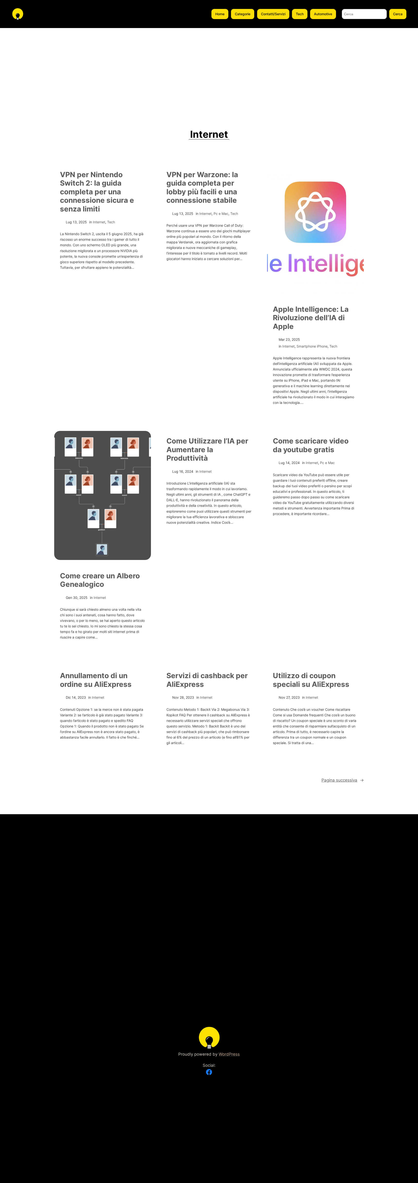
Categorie (242, 14)
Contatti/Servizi (273, 14)
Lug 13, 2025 (76, 222)
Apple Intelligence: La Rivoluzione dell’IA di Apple (311, 318)
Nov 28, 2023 (183, 697)
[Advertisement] (209, 64)
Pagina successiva (342, 780)
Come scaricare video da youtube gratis (311, 445)
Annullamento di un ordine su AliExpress (96, 680)
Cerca (398, 14)
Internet (99, 222)
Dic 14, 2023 (76, 697)
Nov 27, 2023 (289, 697)
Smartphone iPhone (312, 346)
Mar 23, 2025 (289, 339)
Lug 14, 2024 (289, 463)
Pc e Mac (221, 213)
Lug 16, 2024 (182, 471)
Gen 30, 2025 (77, 597)
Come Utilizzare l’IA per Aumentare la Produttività (207, 449)
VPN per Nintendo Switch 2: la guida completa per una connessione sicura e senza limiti (97, 191)
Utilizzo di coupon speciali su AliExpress (311, 680)
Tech (300, 14)
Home (219, 14)
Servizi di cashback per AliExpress (207, 680)
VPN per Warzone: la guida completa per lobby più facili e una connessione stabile (202, 187)
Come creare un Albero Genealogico (100, 580)
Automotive (323, 14)
